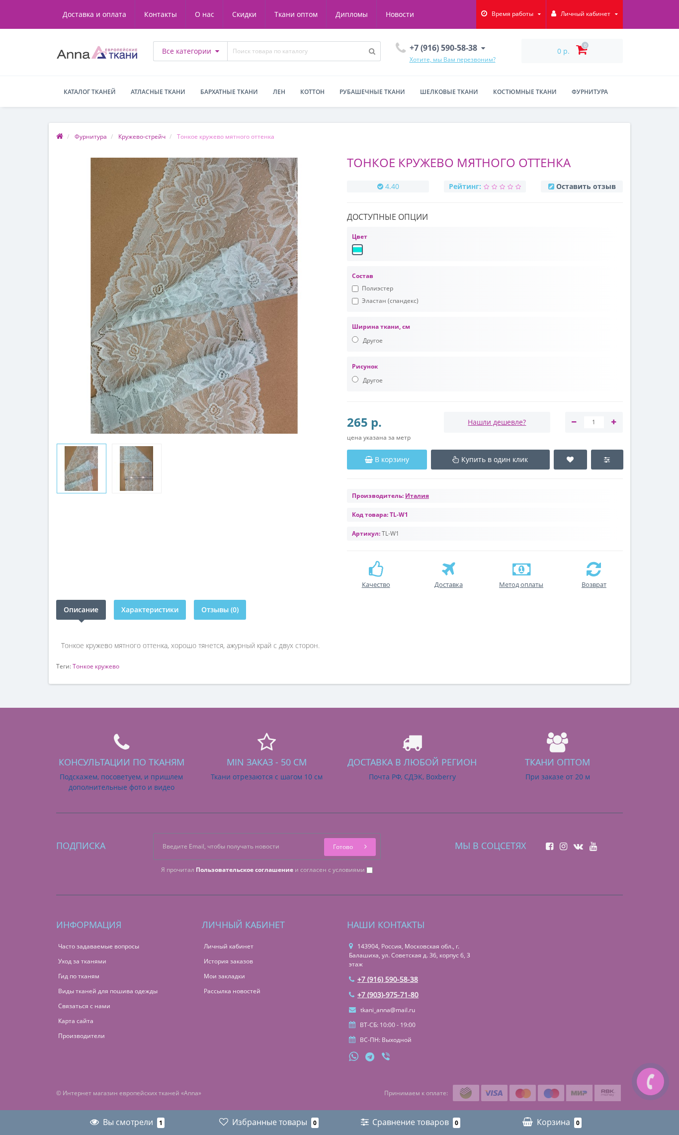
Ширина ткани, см (381, 326)
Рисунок (365, 366)
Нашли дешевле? (497, 422)
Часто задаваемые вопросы (98, 946)
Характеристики (149, 609)
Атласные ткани (158, 92)
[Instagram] (561, 843)
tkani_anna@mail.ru (387, 1010)
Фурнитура (590, 92)
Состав (362, 276)
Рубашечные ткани (372, 92)
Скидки (244, 14)
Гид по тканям (78, 976)
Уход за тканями (82, 961)
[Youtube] (591, 843)
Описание (81, 609)
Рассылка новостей (232, 991)
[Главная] (59, 136)
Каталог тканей (90, 92)
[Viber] (387, 1057)
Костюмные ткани (525, 92)
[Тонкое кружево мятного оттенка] (81, 468)
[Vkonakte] (576, 843)
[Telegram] (370, 1057)
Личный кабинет (229, 946)
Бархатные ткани (229, 92)
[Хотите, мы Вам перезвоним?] (650, 1081)
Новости (400, 14)
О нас (204, 14)
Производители (81, 1036)
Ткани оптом (296, 14)
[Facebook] (547, 843)
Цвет (359, 236)
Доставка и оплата (94, 14)
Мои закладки (224, 976)
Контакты (160, 14)
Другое (372, 340)
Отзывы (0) (220, 609)
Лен (279, 92)
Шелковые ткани (449, 92)
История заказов (228, 961)
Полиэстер (377, 288)
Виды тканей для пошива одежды (108, 991)
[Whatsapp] (354, 1055)
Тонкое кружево (96, 666)
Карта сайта (75, 1021)
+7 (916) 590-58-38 (387, 979)
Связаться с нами (84, 1006)
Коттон (312, 92)
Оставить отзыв (586, 186)
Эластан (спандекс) (390, 300)
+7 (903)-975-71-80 (388, 994)
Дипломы (352, 14)
